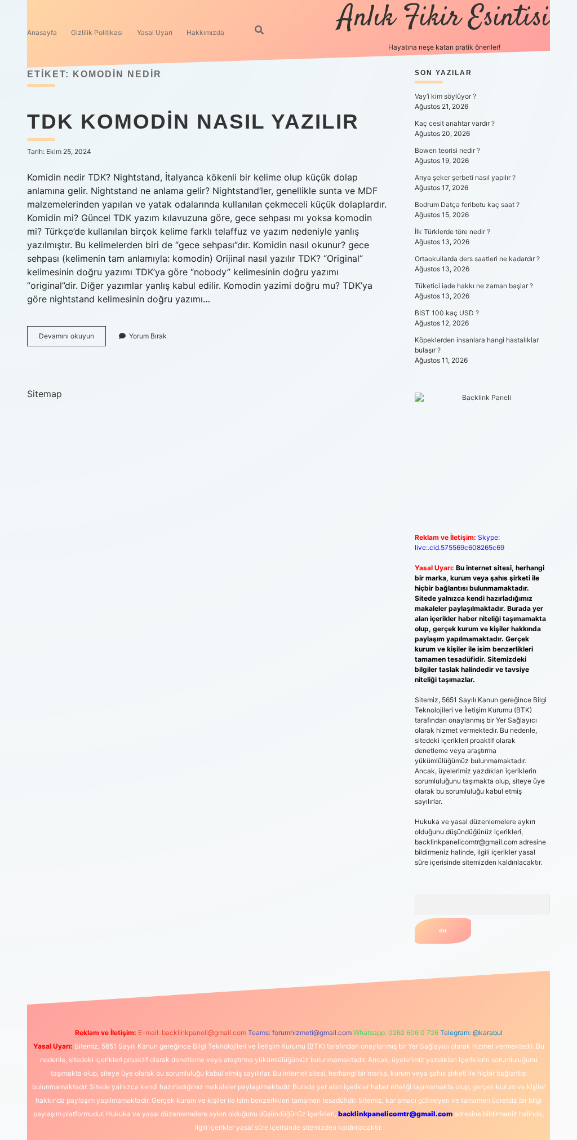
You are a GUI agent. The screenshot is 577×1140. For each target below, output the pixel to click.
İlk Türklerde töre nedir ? (452, 231)
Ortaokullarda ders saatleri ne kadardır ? (477, 258)
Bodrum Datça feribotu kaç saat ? (467, 204)
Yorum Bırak (148, 336)
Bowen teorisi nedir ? (447, 150)
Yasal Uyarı (154, 32)
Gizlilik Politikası (97, 32)
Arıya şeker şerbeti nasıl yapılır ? (465, 177)
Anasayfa (42, 32)
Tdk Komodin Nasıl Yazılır (193, 121)
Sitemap (44, 393)
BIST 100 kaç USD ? (447, 313)
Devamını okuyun (72, 338)
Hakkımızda (205, 32)
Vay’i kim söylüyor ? (445, 96)
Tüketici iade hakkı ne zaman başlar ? (474, 285)
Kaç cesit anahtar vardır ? (455, 123)
